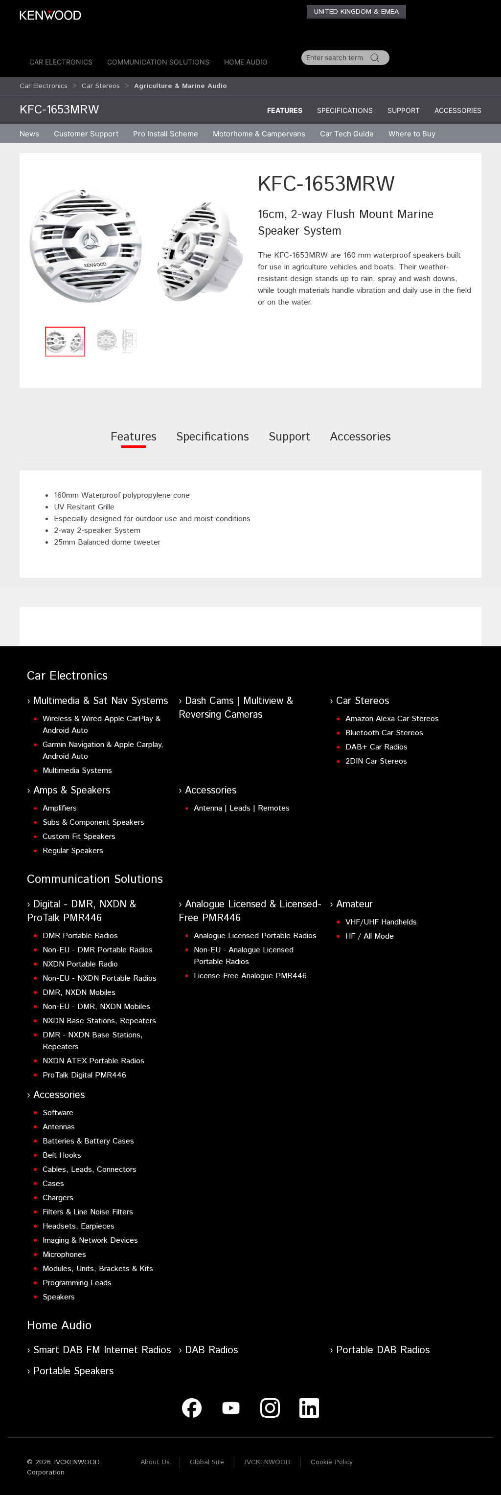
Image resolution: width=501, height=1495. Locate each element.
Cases (53, 1183)
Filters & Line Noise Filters (88, 1212)
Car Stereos (101, 86)
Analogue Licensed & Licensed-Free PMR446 (250, 911)
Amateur (354, 905)
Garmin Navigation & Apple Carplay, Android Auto (103, 750)
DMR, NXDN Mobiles (79, 992)
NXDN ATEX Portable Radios (93, 1061)
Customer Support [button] (86, 133)
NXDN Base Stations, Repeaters (99, 1021)
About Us (155, 1462)
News (29, 133)
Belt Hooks (62, 1155)
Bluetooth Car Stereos (384, 733)
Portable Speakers (73, 1371)
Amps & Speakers (71, 791)
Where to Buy (411, 133)
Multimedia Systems (77, 770)
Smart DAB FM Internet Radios (102, 1350)
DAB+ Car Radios (376, 747)
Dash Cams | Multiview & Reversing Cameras (236, 708)
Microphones (64, 1254)
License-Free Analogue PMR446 (250, 976)
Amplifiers (60, 808)
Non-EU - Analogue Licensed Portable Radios (244, 956)
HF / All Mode (369, 936)
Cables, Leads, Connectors (90, 1169)
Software (58, 1113)
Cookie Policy (332, 1462)
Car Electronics (60, 62)
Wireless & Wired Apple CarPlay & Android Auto (101, 724)
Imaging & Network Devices (90, 1240)
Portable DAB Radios (383, 1350)
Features (284, 110)
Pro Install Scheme (165, 133)
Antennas (59, 1127)
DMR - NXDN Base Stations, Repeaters (93, 1041)
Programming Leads (77, 1283)
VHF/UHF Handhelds (381, 922)
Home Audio (246, 62)
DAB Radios (211, 1350)
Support (403, 110)
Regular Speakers (73, 851)
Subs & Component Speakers (93, 822)
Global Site (207, 1462)
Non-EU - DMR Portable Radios (98, 950)
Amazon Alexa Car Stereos (392, 719)
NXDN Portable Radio (80, 964)
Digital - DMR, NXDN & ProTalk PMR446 (81, 911)
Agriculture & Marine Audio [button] (180, 86)
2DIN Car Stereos (376, 761)
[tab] (133, 444)
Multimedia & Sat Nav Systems (100, 701)
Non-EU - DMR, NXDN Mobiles (96, 1006)
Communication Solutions (158, 62)
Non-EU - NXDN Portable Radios (100, 978)
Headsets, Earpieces (78, 1226)
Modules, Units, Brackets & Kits (98, 1269)
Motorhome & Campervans (259, 133)
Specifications (345, 110)
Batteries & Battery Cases (88, 1141)
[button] (136, 245)
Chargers (58, 1198)
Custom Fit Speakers (79, 836)
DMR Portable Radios (80, 936)
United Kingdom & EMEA (356, 12)
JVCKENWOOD (267, 1462)
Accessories (457, 110)
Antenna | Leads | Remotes (242, 808)
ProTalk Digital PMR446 (84, 1075)
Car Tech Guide (347, 133)
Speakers (59, 1297)
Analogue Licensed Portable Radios (255, 936)
